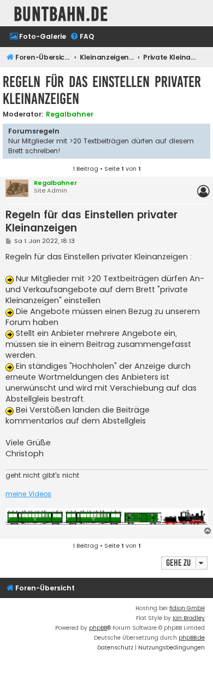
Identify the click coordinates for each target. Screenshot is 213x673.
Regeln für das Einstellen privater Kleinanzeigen (102, 90)
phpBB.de (192, 638)
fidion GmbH (187, 608)
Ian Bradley (189, 618)
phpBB (98, 628)
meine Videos (28, 494)
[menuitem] (37, 37)
